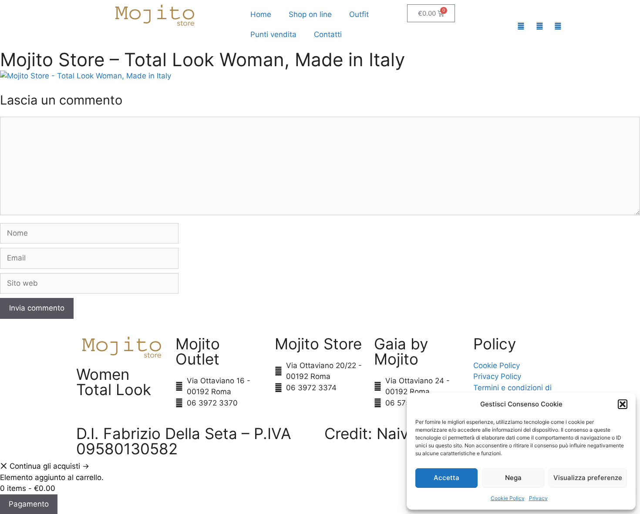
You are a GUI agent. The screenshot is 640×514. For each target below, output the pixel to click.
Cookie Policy (508, 498)
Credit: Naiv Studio (391, 433)
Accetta (446, 477)
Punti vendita (273, 34)
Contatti (328, 34)
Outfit (359, 14)
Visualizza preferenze (587, 477)
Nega (513, 477)
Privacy (538, 498)
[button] (622, 404)
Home (260, 14)
